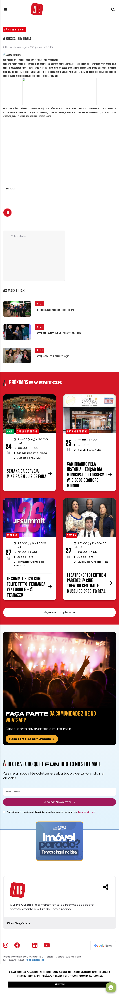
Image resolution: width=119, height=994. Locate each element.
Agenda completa (57, 612)
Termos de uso (86, 812)
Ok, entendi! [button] (59, 984)
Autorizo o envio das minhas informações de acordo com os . (51, 812)
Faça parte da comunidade (30, 738)
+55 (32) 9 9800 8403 (36, 960)
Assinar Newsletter (57, 802)
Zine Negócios (18, 923)
